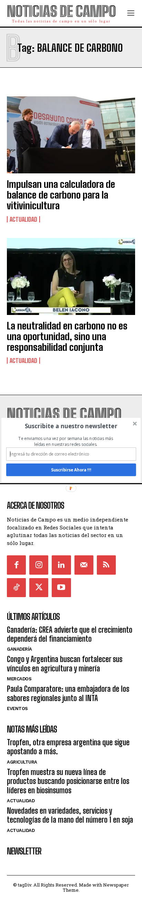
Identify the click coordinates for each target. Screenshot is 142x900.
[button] (71, 426)
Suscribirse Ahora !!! (71, 469)
